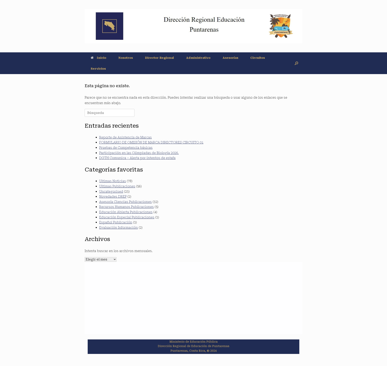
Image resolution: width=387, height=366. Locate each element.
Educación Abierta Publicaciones (126, 212)
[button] (296, 63)
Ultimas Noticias (112, 181)
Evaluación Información (118, 228)
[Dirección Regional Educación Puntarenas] (193, 26)
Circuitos (257, 57)
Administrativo (198, 57)
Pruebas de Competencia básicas (126, 148)
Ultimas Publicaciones (117, 186)
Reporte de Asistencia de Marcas (125, 137)
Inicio (101, 57)
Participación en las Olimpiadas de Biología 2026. (139, 153)
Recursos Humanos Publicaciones (126, 207)
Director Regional (159, 57)
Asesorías (230, 57)
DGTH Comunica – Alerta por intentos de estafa (137, 158)
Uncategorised (111, 191)
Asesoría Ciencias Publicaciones (125, 202)
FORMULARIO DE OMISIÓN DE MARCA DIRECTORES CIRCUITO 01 (151, 142)
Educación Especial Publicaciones (126, 217)
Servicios (98, 68)
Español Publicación (115, 222)
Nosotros (125, 57)
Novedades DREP (113, 197)
